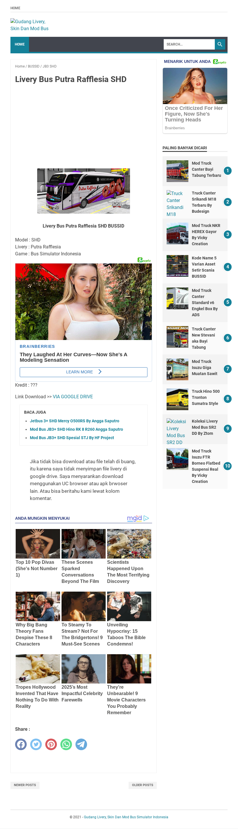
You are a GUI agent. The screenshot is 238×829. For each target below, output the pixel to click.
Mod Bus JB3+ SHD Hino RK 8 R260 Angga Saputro (76, 429)
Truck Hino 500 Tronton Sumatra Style (206, 397)
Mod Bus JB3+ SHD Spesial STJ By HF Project (72, 437)
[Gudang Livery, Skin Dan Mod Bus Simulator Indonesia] (32, 24)
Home (15, 8)
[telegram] (81, 744)
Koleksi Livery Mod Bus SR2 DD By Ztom (205, 427)
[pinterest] (51, 744)
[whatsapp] (66, 744)
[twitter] (36, 744)
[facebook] (21, 744)
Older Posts (142, 785)
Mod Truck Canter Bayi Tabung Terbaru (206, 169)
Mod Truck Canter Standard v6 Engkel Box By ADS (205, 302)
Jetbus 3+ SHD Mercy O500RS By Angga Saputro (74, 421)
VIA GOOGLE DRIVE (73, 396)
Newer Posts (25, 785)
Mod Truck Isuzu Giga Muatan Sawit (204, 367)
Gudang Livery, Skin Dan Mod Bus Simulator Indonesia (126, 817)
